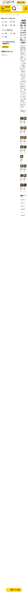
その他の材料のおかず (9, 14)
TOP (2, 14)
